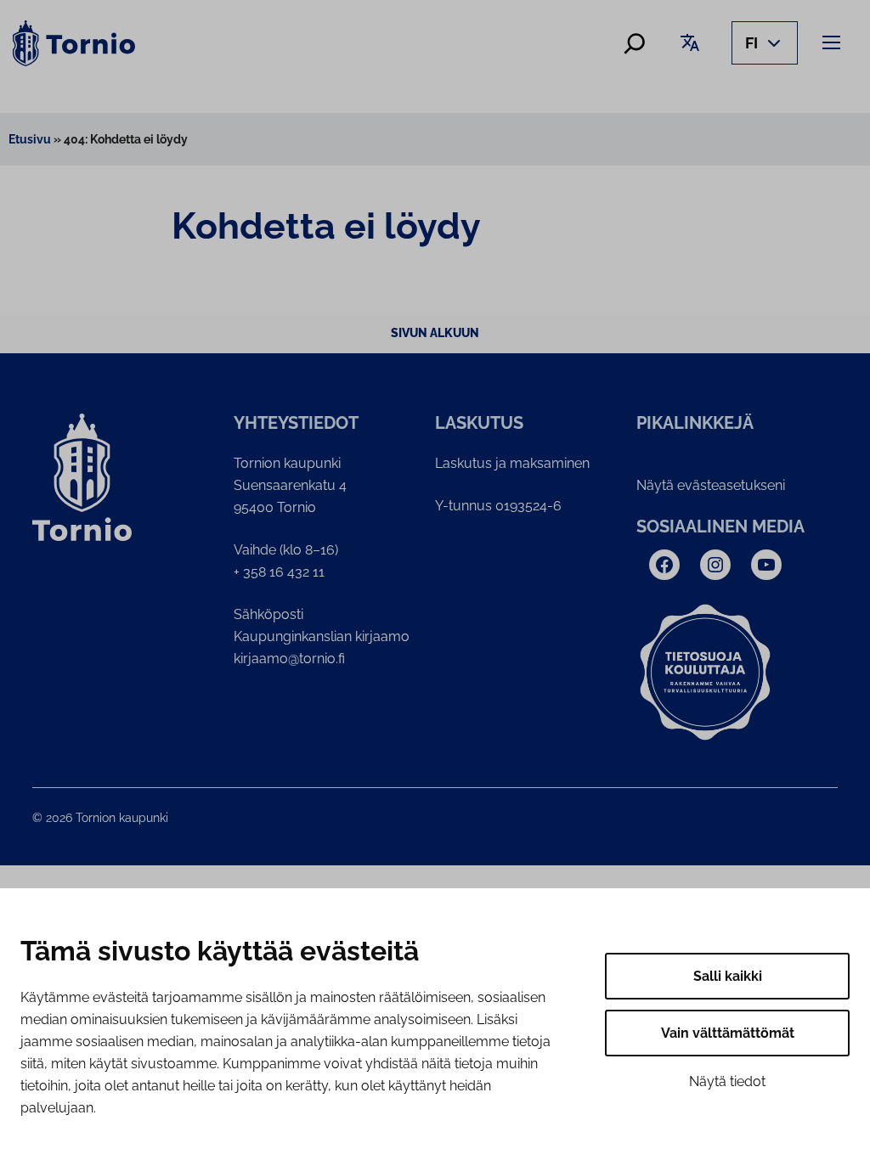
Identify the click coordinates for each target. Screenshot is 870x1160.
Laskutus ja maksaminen (512, 463)
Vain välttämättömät (727, 1033)
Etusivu (29, 139)
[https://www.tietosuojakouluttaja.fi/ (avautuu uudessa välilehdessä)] (705, 672)
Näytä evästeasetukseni (710, 485)
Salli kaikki (727, 976)
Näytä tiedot (727, 1081)
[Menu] (834, 42)
